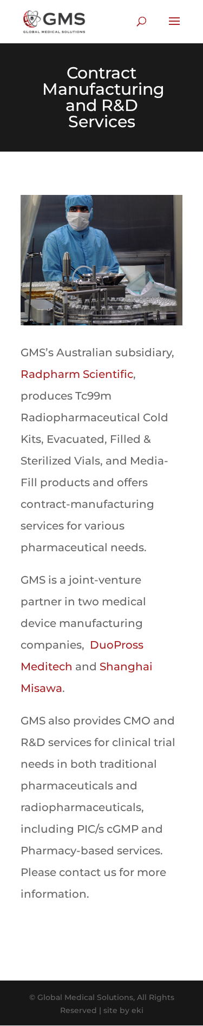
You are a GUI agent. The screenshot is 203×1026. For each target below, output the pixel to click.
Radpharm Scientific (77, 374)
